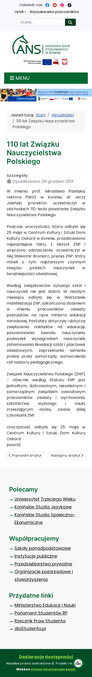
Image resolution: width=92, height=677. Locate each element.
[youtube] (55, 4)
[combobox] (40, 22)
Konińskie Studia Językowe (43, 507)
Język (19, 11)
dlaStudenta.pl (30, 629)
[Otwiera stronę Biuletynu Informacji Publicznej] (55, 62)
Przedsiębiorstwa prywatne (43, 564)
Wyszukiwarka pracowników (54, 11)
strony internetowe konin (53, 669)
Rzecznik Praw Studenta (40, 621)
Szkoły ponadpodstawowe (42, 548)
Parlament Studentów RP (40, 613)
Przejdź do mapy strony (3, 4)
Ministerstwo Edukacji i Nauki (45, 605)
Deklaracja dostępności (46, 657)
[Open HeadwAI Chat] (78, 663)
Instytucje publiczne (35, 556)
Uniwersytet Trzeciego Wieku (45, 499)
